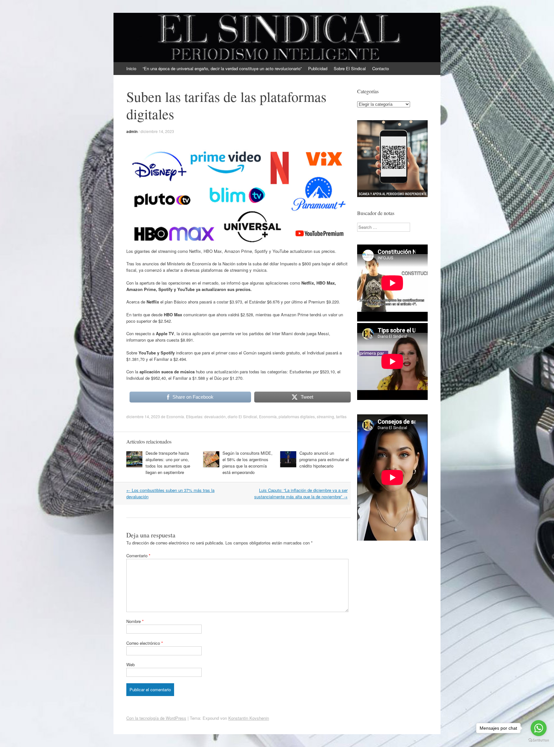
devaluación (215, 416)
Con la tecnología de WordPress (156, 718)
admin (132, 131)
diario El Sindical (242, 416)
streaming (325, 416)
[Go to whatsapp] (539, 728)
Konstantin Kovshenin (248, 718)
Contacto (380, 68)
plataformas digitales (297, 416)
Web (130, 664)
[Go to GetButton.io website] (538, 740)
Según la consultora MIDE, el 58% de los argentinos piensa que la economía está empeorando (247, 462)
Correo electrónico (144, 643)
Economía (175, 416)
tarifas (341, 416)
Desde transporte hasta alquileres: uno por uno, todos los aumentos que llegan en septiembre (168, 462)
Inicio (131, 68)
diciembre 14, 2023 (157, 131)
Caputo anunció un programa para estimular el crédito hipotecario (324, 459)
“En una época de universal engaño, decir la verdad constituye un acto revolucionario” (222, 68)
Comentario (138, 555)
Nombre (135, 621)
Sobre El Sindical (350, 68)
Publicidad (317, 68)
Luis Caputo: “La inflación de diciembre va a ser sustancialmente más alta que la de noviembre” (301, 493)
